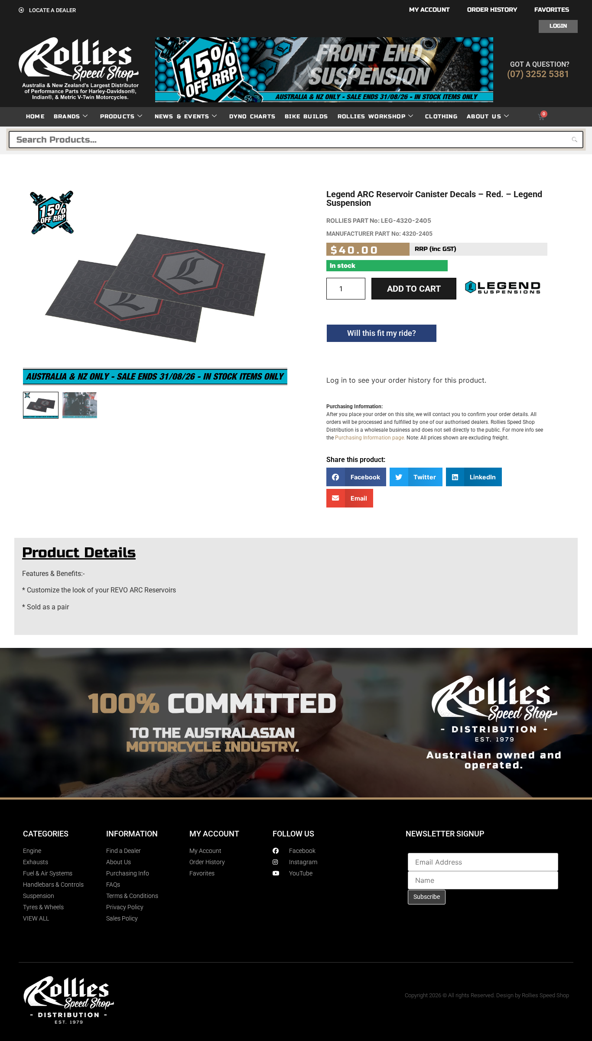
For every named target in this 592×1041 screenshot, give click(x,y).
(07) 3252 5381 (538, 74)
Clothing (441, 116)
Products (117, 116)
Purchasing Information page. (370, 438)
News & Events (182, 116)
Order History (492, 9)
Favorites (551, 9)
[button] (356, 477)
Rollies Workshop (372, 116)
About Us (484, 116)
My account (429, 9)
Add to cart (414, 288)
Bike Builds (306, 116)
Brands (67, 116)
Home (35, 116)
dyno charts (252, 116)
